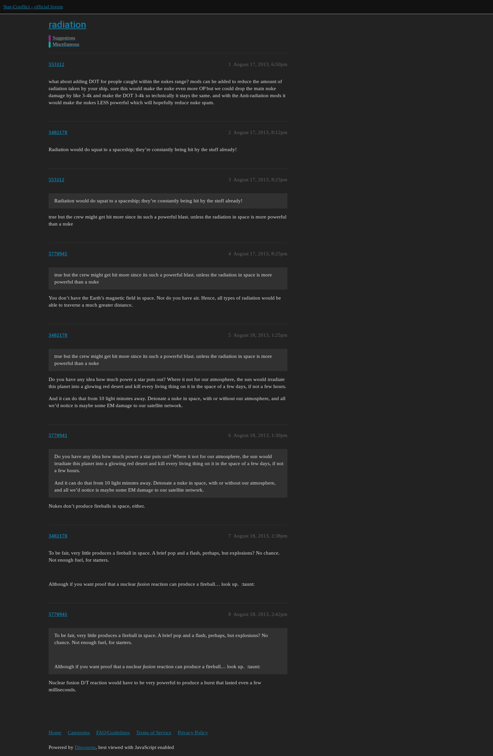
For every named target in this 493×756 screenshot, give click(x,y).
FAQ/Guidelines (113, 732)
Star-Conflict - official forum (33, 6)
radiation (67, 24)
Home (55, 732)
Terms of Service (153, 732)
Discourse (85, 747)
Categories (79, 732)
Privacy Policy (193, 732)
